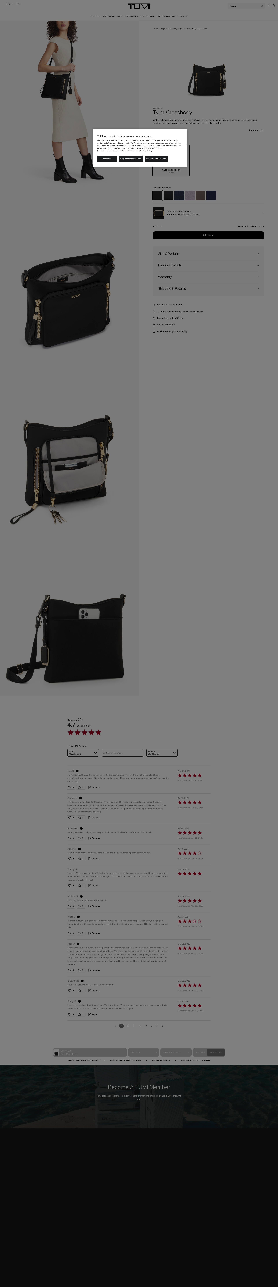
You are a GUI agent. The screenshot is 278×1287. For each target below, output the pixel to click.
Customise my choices (156, 159)
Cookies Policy (146, 151)
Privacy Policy (127, 151)
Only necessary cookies (130, 159)
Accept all (107, 159)
